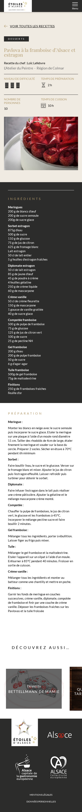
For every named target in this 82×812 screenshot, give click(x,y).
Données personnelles (41, 801)
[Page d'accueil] (18, 6)
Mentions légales (41, 794)
